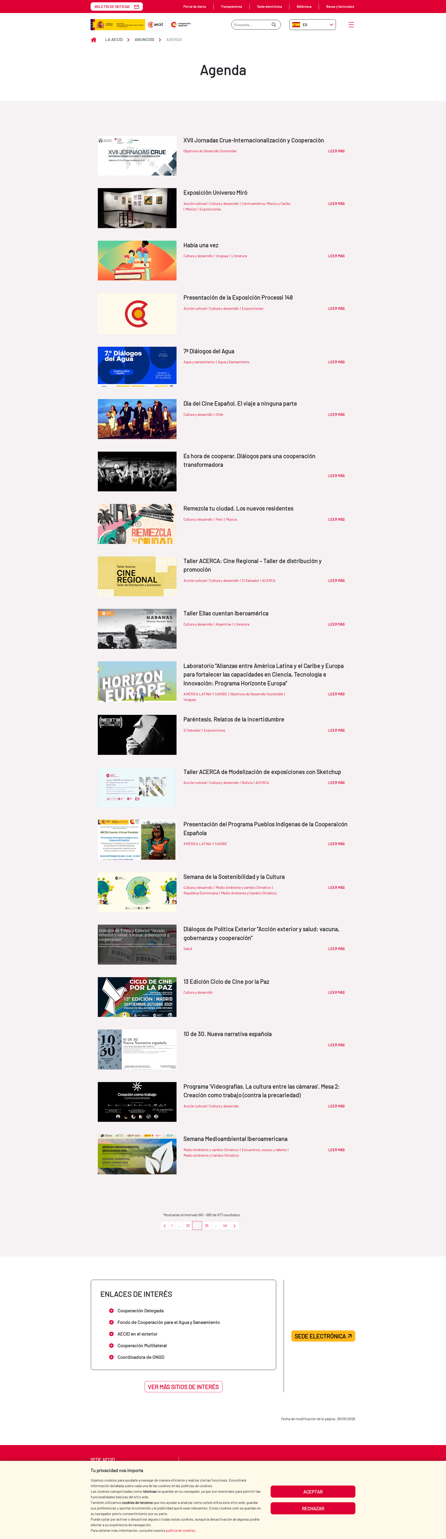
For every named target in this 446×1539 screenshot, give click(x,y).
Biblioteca (304, 6)
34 (198, 1226)
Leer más (336, 151)
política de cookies (180, 1530)
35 (208, 1226)
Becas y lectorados (340, 6)
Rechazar (313, 1508)
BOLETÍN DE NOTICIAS (112, 6)
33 (189, 1226)
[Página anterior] (164, 1225)
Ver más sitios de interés (183, 1386)
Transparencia (231, 6)
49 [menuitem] (226, 1226)
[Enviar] (274, 24)
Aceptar (313, 1491)
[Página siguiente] (234, 1225)
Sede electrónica (269, 6)
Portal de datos (195, 6)
